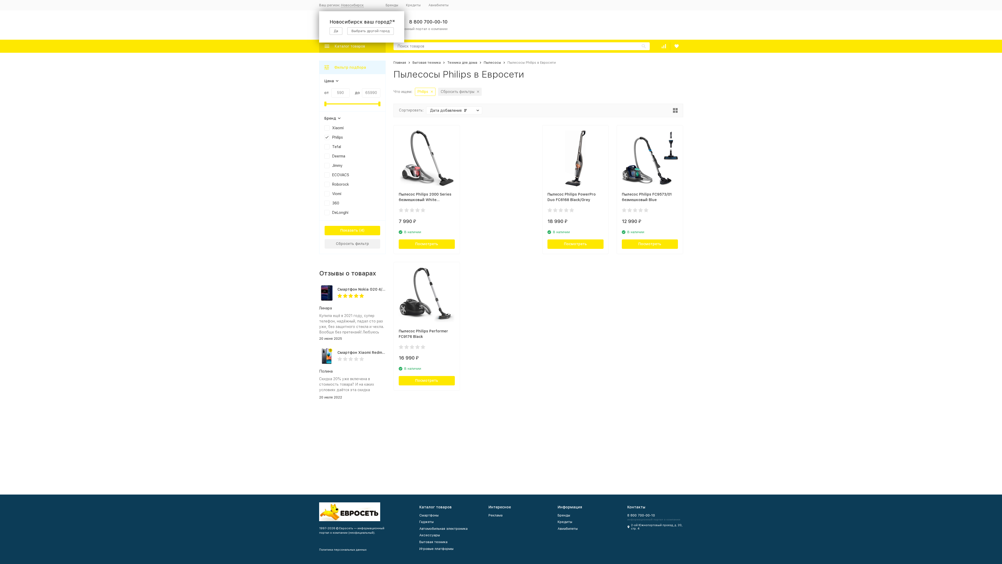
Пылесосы (492, 62)
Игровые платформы (436, 549)
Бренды (392, 5)
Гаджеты (426, 522)
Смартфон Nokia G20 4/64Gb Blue (369, 289)
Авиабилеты (438, 5)
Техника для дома (462, 62)
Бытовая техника (427, 62)
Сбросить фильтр (352, 244)
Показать (349, 230)
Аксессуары (429, 535)
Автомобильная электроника (443, 529)
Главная (399, 62)
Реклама (495, 515)
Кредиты (413, 5)
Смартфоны (429, 515)
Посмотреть (426, 244)
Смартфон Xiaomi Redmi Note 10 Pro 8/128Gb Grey (384, 352)
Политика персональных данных (343, 549)
